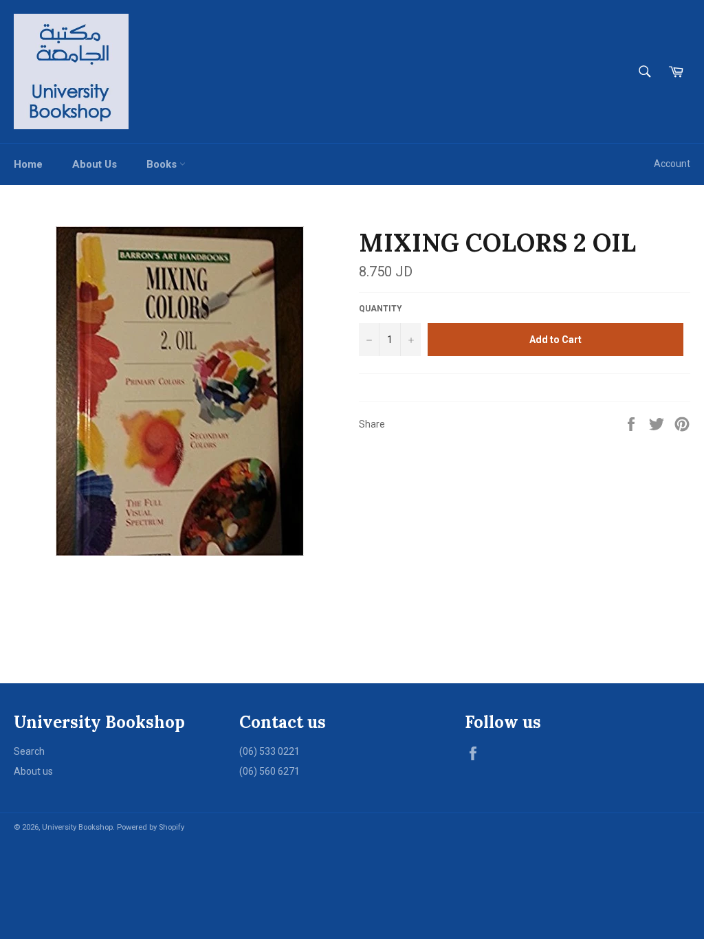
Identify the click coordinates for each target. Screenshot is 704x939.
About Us (94, 164)
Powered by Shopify (150, 827)
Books (162, 164)
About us (33, 771)
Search (29, 751)
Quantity (380, 308)
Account (672, 163)
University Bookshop (77, 827)
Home (28, 164)
